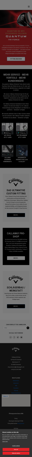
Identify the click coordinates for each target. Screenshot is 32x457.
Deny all (16, 449)
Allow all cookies (16, 453)
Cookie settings (16, 445)
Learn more (5, 441)
